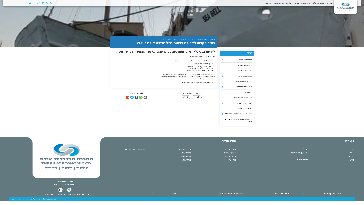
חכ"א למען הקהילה (302, 3)
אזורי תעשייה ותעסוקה (299, 153)
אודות (329, 3)
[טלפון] (46, 3)
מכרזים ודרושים (185, 149)
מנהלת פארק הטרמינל (332, 193)
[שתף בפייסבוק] (136, 97)
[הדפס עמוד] (145, 97)
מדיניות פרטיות (83, 194)
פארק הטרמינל (230, 153)
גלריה (288, 3)
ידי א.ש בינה (15, 199)
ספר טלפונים (186, 156)
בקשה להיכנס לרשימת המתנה (242, 108)
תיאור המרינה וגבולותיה (245, 70)
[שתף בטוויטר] (132, 97)
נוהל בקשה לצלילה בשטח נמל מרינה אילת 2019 (238, 120)
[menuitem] (328, 3)
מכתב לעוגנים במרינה (245, 60)
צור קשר (267, 3)
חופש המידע (186, 160)
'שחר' (305, 149)
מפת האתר (60, 194)
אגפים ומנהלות (318, 3)
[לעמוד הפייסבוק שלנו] (34, 3)
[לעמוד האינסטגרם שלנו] (38, 3)
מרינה (351, 160)
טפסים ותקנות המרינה (245, 76)
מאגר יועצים (186, 153)
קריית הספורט (230, 156)
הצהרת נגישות (48, 194)
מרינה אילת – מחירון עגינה (244, 81)
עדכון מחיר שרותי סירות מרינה (243, 98)
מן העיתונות (279, 3)
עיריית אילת (174, 193)
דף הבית (350, 149)
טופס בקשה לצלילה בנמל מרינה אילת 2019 (238, 114)
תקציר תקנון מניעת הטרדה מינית (134, 149)
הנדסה (351, 156)
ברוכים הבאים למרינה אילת (244, 65)
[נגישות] (30, 3)
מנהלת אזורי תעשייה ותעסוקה (231, 193)
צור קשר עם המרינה (246, 92)
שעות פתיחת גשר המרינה (244, 87)
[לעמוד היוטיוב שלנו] (42, 3)
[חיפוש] (50, 3)
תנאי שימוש (71, 194)
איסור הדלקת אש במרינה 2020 (242, 103)
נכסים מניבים (230, 149)
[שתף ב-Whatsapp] (141, 97)
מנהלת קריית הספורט (281, 193)
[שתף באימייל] (128, 97)
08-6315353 (59, 184)
